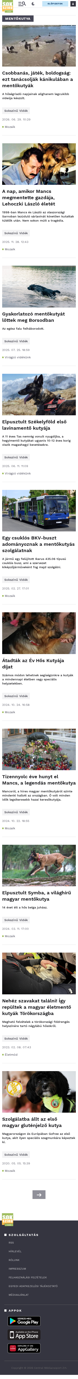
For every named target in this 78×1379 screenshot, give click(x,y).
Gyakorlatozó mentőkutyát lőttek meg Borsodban (33, 317)
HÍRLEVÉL (15, 1251)
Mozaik (10, 127)
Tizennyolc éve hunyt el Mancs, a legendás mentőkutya (39, 780)
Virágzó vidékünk (18, 357)
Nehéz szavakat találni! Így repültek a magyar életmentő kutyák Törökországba (36, 1007)
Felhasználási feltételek (28, 1277)
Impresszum (17, 1268)
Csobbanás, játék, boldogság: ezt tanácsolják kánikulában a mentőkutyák (37, 79)
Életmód (11, 1054)
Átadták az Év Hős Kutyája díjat (33, 663)
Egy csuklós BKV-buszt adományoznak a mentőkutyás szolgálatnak (38, 544)
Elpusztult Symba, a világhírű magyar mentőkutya (36, 896)
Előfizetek (55, 3)
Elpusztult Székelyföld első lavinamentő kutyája (34, 425)
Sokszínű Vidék (16, 110)
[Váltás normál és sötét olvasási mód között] (33, 4)
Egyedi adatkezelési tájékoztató (33, 1286)
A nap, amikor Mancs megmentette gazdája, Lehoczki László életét (28, 198)
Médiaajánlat (19, 1294)
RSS (11, 1242)
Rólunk (14, 1260)
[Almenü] (22, 4)
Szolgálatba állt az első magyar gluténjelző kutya (32, 1122)
